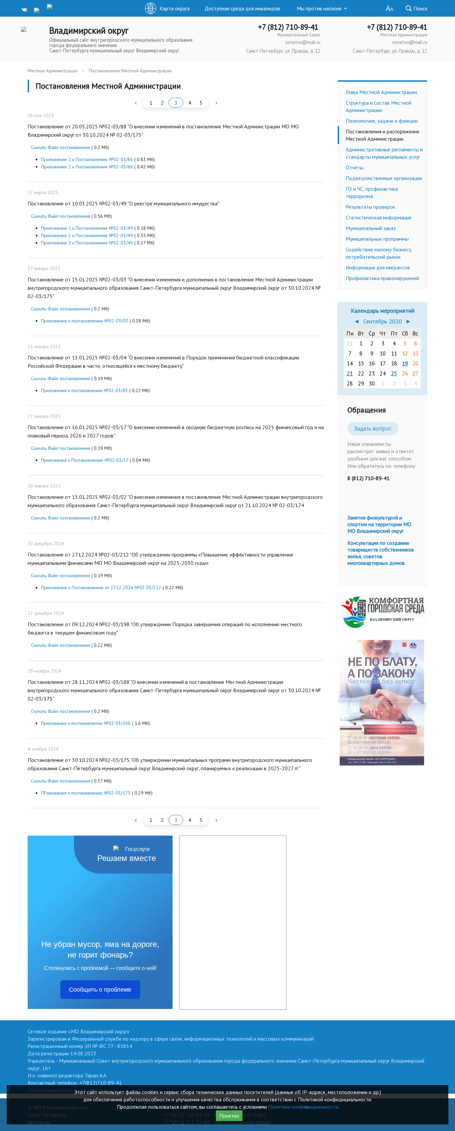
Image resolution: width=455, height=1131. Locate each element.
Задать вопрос (373, 428)
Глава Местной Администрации (381, 92)
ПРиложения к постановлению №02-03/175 (86, 793)
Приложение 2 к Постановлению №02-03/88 (87, 167)
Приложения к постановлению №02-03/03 (84, 390)
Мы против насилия (319, 8)
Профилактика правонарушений (382, 278)
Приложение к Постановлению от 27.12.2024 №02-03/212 (101, 588)
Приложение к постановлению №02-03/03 (84, 321)
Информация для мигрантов (378, 267)
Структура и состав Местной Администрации (378, 106)
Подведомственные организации (384, 178)
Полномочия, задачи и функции (382, 120)
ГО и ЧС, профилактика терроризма (372, 192)
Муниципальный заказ (371, 228)
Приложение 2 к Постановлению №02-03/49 (87, 235)
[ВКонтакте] (26, 9)
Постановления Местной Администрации (130, 71)
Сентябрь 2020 (382, 321)
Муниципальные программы (377, 238)
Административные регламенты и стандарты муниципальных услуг (384, 153)
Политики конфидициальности (303, 1106)
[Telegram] (39, 9)
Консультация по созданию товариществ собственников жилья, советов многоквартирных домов (380, 552)
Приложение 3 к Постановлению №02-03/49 (87, 243)
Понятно (229, 1115)
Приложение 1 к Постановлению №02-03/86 (87, 159)
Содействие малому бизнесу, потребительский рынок (379, 253)
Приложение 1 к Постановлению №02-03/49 (87, 228)
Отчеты (354, 167)
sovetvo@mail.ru (302, 42)
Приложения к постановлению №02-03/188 (86, 723)
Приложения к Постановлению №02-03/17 (84, 460)
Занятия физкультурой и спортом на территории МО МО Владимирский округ (379, 524)
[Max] (52, 10)
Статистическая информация (378, 217)
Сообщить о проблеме (100, 989)
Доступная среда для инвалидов (242, 8)
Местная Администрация (53, 71)
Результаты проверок (370, 206)
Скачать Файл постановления (60, 147)
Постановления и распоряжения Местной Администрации (382, 135)
